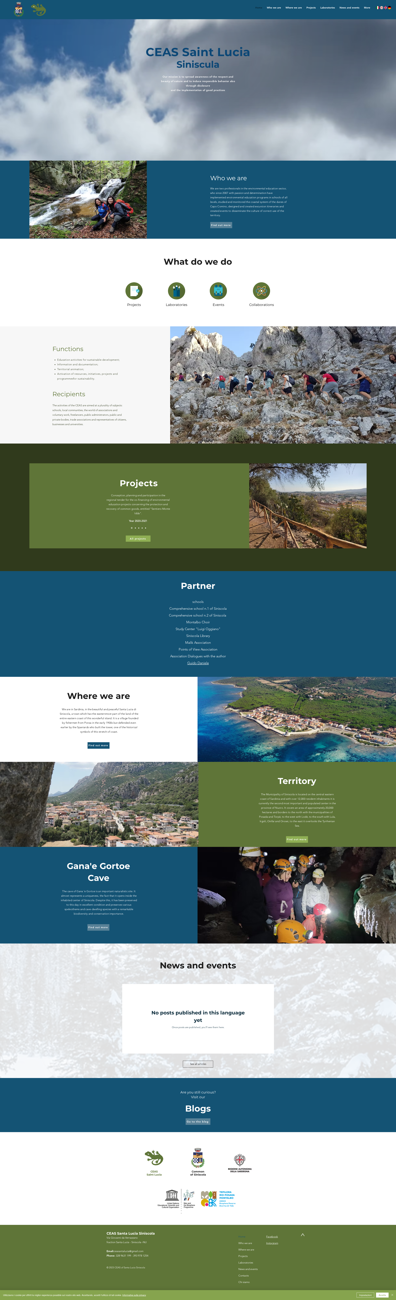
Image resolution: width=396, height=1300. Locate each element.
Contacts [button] (243, 1275)
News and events (248, 1269)
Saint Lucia (154, 1174)
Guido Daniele (198, 663)
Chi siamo (244, 1282)
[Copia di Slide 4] (145, 527)
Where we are (246, 1249)
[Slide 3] (138, 528)
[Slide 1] (131, 527)
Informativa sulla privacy (134, 1295)
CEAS (154, 1171)
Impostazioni (365, 1295)
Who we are (245, 1243)
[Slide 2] (134, 527)
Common (198, 1171)
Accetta (382, 1295)
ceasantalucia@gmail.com (128, 1251)
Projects (243, 1256)
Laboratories (245, 1262)
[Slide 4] (142, 527)
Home (241, 1236)
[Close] (392, 1295)
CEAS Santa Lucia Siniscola (131, 1233)
